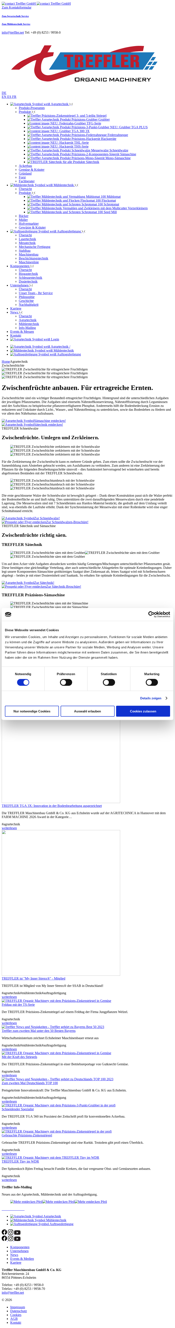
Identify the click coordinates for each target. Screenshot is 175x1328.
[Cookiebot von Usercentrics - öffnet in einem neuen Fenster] (151, 614)
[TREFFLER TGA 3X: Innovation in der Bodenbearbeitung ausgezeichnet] (61, 802)
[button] (54, 3)
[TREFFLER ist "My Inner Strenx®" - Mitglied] (61, 974)
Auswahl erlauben (87, 711)
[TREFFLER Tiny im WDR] (50, 1157)
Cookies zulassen (143, 711)
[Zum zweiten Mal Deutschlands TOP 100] (57, 1079)
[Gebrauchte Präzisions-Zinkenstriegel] (57, 1131)
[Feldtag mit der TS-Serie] (56, 1001)
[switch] (66, 682)
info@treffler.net (13, 32)
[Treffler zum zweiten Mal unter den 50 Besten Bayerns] (53, 1027)
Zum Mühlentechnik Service (16, 24)
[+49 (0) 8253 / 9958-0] (19, 3)
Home (6, 361)
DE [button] (4, 93)
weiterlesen (9, 828)
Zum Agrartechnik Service (15, 16)
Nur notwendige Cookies (31, 711)
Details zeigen (150, 698)
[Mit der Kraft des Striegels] (56, 1053)
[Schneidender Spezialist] (58, 1105)
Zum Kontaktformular (16, 7)
